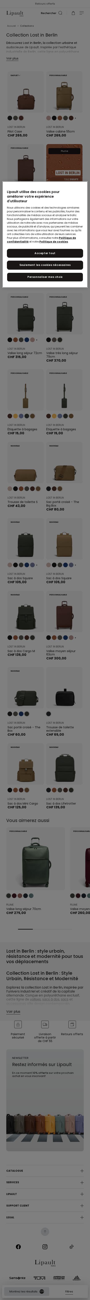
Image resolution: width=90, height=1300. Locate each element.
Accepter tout (45, 253)
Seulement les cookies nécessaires (45, 265)
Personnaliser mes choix (45, 277)
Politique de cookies (53, 241)
